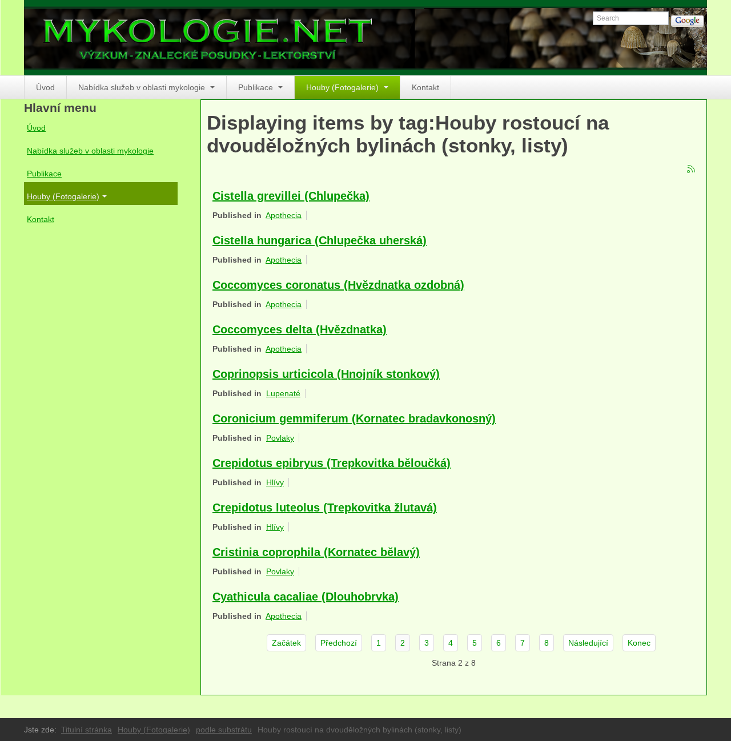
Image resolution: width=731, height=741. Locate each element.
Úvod (45, 87)
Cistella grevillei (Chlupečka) (290, 196)
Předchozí (338, 642)
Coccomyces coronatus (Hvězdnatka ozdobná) (338, 285)
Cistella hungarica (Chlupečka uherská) (319, 240)
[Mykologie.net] (365, 37)
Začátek (286, 642)
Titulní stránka (86, 729)
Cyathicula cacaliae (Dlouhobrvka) (305, 596)
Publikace (256, 87)
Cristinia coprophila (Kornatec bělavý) (316, 552)
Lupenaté (283, 393)
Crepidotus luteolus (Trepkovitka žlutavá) (324, 507)
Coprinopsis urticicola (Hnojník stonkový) (326, 374)
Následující (588, 642)
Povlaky (280, 437)
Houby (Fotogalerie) (343, 87)
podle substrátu (224, 729)
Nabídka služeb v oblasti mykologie (142, 87)
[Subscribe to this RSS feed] (691, 169)
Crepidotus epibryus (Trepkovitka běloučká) (331, 463)
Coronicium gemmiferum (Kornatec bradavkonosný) (354, 418)
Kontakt (425, 87)
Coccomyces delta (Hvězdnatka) (299, 329)
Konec (639, 642)
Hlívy (275, 482)
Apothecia (284, 215)
